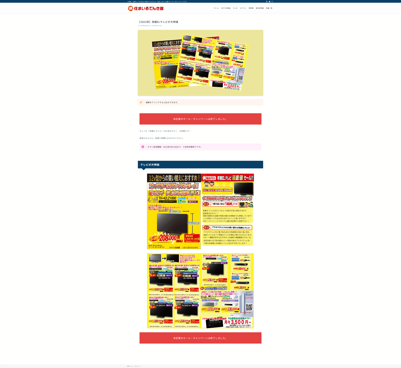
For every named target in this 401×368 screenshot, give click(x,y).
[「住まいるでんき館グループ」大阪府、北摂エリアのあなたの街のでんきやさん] (145, 8)
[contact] (269, 1)
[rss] (266, 1)
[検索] (272, 1)
